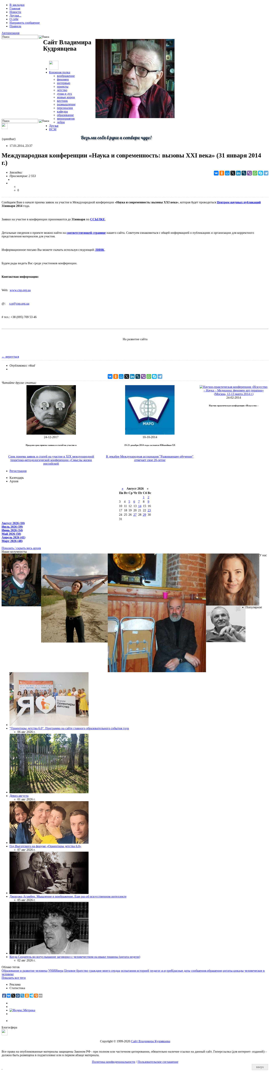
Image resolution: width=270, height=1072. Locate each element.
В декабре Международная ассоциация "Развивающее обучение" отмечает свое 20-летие (150, 458)
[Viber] (249, 173)
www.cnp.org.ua (20, 290)
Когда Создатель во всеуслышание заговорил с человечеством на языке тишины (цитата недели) (74, 956)
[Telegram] (266, 173)
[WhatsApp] (255, 173)
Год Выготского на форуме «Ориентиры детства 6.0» (45, 846)
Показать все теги (14, 977)
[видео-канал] (5, 128)
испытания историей (135, 970)
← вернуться (10, 356)
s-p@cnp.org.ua (19, 303)
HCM (52, 129)
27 (135, 514)
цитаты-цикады (233, 970)
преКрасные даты (178, 970)
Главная (14, 8)
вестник (62, 100)
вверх (260, 1067)
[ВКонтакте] (216, 173)
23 (149, 510)
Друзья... (15, 15)
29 (144, 514)
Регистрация (17, 471)
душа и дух (64, 93)
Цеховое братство (76, 970)
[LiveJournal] (244, 173)
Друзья (53, 125)
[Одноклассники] (221, 173)
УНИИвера (55, 970)
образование (65, 115)
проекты (62, 86)
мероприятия (66, 118)
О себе (13, 19)
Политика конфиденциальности (113, 1061)
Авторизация (10, 33)
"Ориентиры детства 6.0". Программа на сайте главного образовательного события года (69, 728)
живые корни (66, 97)
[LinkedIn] (238, 173)
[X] (232, 173)
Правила (15, 26)
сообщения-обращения (206, 970)
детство (62, 90)
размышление (66, 104)
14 (139, 506)
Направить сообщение (24, 22)
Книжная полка (59, 72)
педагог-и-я (158, 970)
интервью (63, 83)
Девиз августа (18, 795)
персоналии (65, 108)
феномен (63, 79)
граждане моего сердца (104, 970)
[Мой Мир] (227, 173)
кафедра (62, 111)
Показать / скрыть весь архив (21, 548)
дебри (61, 122)
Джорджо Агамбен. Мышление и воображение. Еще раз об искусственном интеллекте (68, 896)
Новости (15, 12)
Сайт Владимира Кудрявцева (150, 1041)
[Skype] (260, 173)
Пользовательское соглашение (158, 1061)
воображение (66, 76)
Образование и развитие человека (24, 970)
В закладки (17, 5)
